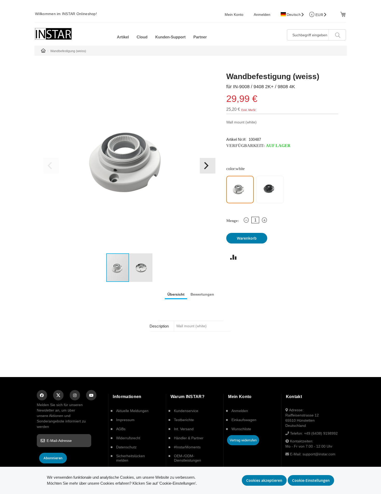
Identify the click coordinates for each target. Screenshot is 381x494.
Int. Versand (184, 429)
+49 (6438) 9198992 (321, 433)
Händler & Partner (188, 438)
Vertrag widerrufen (243, 440)
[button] (207, 165)
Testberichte (184, 420)
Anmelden (262, 14)
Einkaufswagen (243, 420)
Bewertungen (202, 294)
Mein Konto (234, 14)
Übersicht (176, 294)
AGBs (120, 429)
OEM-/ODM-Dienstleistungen (187, 458)
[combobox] (316, 34)
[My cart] (342, 14)
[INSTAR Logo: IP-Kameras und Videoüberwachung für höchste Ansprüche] (53, 34)
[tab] (176, 294)
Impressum (125, 420)
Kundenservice (186, 411)
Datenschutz (126, 447)
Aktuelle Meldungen (132, 411)
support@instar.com (318, 454)
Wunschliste (241, 429)
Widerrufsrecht (128, 438)
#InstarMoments (187, 447)
